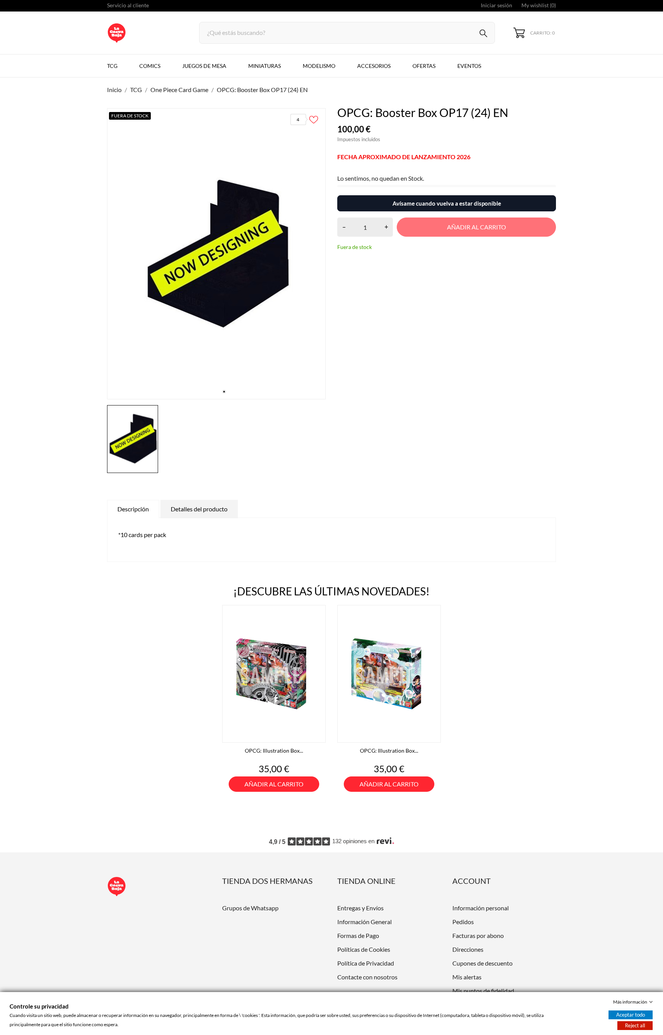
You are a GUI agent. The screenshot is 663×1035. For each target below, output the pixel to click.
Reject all (635, 1025)
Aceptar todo (630, 1015)
